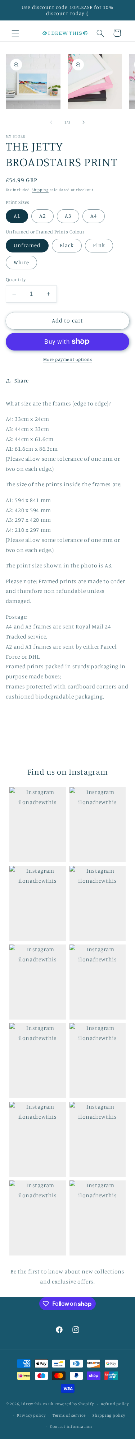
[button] (15, 33)
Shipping (40, 189)
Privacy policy (31, 1415)
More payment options (67, 359)
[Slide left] (51, 122)
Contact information (71, 1426)
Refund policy (115, 1403)
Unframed (27, 245)
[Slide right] (84, 122)
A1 (17, 216)
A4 (93, 216)
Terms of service (69, 1415)
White (21, 262)
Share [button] (21, 380)
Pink (99, 245)
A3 (68, 216)
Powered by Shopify (74, 1403)
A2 (42, 216)
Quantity (16, 279)
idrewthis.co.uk (37, 1403)
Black (67, 245)
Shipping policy (109, 1415)
